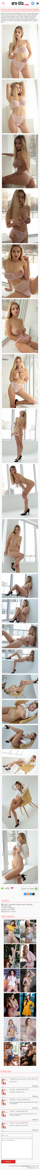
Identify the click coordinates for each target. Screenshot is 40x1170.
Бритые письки (21, 904)
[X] (33, 894)
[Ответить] (35, 1086)
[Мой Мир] (31, 894)
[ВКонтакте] (25, 894)
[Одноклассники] (28, 894)
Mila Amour (12, 907)
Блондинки (12, 904)
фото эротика (26, 1166)
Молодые (29, 904)
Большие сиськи (6, 906)
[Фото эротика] (20, 3)
